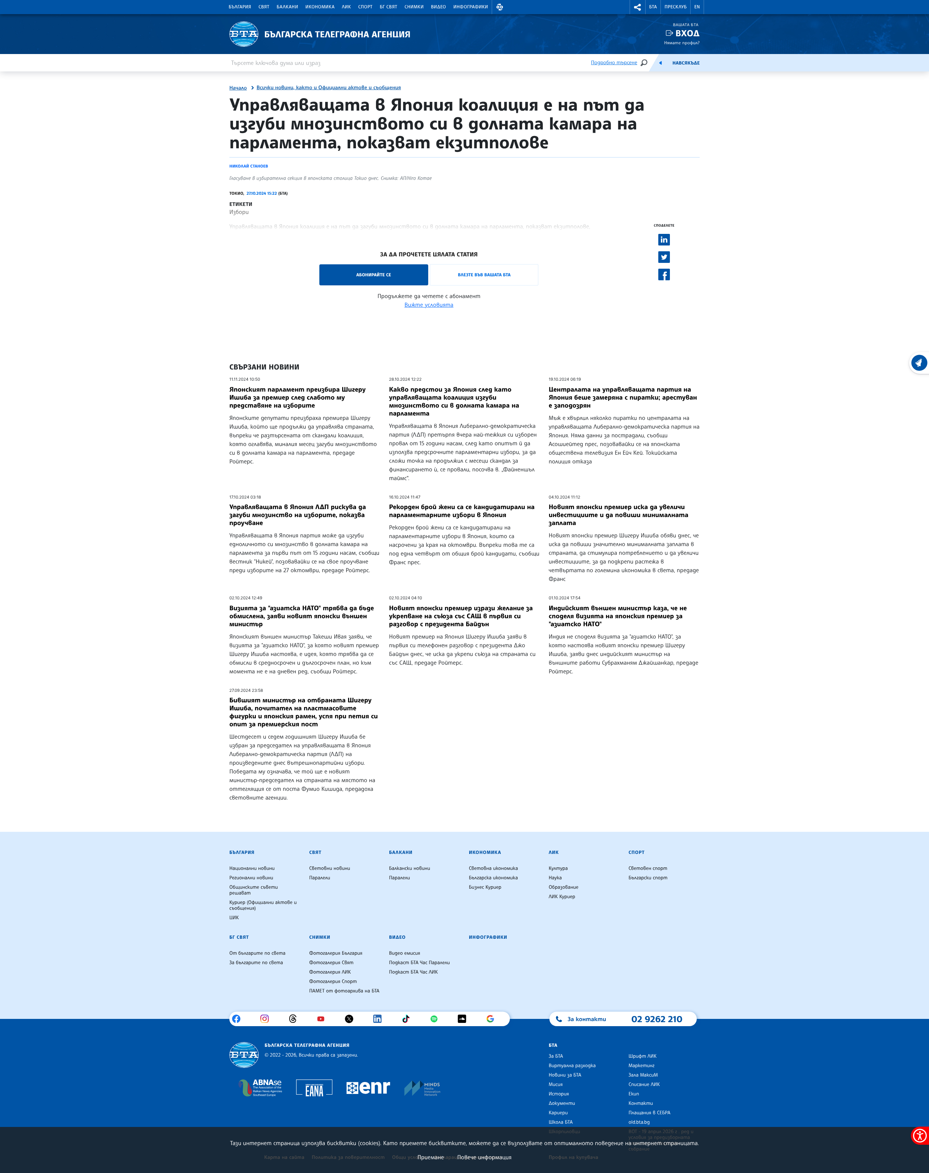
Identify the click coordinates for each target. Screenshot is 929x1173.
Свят (263, 7)
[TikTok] (408, 1018)
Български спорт (648, 878)
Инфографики (470, 7)
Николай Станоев (248, 166)
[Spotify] (436, 1018)
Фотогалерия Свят (331, 963)
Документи (562, 1103)
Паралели (319, 878)
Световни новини (329, 868)
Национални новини (252, 868)
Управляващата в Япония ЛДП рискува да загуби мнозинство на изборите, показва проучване (297, 515)
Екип (634, 1094)
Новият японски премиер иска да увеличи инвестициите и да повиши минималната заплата (618, 515)
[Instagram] (267, 1018)
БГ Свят (388, 7)
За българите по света (256, 963)
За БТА (556, 1056)
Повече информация (484, 1157)
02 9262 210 (657, 1018)
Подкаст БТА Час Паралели (419, 963)
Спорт (365, 7)
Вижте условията (429, 304)
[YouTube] (323, 1018)
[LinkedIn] (380, 1018)
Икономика (320, 7)
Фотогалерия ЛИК (330, 972)
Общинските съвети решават (253, 890)
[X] (351, 1018)
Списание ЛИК (644, 1084)
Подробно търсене (614, 62)
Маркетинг (641, 1066)
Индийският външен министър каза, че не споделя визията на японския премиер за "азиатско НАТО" (618, 616)
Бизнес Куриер (485, 887)
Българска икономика (493, 878)
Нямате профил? (682, 42)
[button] (499, 7)
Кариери (558, 1113)
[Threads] (295, 1018)
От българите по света (257, 953)
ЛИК (346, 7)
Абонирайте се (373, 274)
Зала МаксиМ (643, 1075)
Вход (687, 33)
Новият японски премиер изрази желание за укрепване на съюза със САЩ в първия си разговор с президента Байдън (461, 616)
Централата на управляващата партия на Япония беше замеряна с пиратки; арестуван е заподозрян (623, 397)
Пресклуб (675, 7)
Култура (558, 868)
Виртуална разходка (572, 1066)
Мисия (556, 1084)
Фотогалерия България (336, 953)
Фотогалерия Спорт (333, 981)
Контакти (641, 1103)
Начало (238, 88)
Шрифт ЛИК (642, 1056)
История (559, 1094)
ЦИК (234, 918)
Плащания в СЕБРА (649, 1113)
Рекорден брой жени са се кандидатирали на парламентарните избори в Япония (462, 511)
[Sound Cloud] (464, 1018)
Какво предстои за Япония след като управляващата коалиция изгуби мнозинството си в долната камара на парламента (454, 401)
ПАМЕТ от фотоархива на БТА (344, 991)
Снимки (414, 7)
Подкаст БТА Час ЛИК (413, 972)
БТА (653, 7)
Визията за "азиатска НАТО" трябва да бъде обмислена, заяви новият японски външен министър (301, 616)
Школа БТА (561, 1122)
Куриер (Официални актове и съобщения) (263, 905)
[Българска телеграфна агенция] (244, 1055)
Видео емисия (404, 953)
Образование (563, 887)
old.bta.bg (639, 1122)
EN (697, 7)
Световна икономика (493, 868)
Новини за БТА (565, 1075)
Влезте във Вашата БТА (484, 274)
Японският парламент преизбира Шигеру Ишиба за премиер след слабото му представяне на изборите (297, 397)
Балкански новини (409, 868)
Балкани (287, 7)
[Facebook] (239, 1018)
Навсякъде (686, 63)
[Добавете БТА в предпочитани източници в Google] (493, 1018)
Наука (555, 878)
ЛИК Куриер (562, 897)
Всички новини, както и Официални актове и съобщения (329, 88)
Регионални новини (251, 878)
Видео (438, 7)
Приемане (430, 1157)
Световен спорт (648, 868)
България (240, 7)
